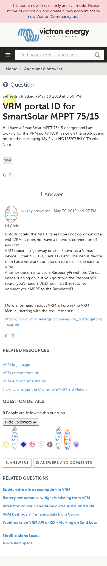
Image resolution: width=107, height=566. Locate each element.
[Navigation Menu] (8, 55)
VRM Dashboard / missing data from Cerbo (41, 514)
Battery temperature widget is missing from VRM (46, 498)
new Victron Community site (53, 16)
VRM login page (16, 364)
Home (11, 69)
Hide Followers (19, 422)
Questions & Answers (43, 69)
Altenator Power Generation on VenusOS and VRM (48, 506)
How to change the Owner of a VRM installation (45, 389)
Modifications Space (21, 536)
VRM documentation (21, 373)
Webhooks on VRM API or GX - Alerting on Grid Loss (50, 523)
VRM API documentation (24, 381)
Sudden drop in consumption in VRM (36, 490)
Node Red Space (18, 543)
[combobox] (59, 55)
